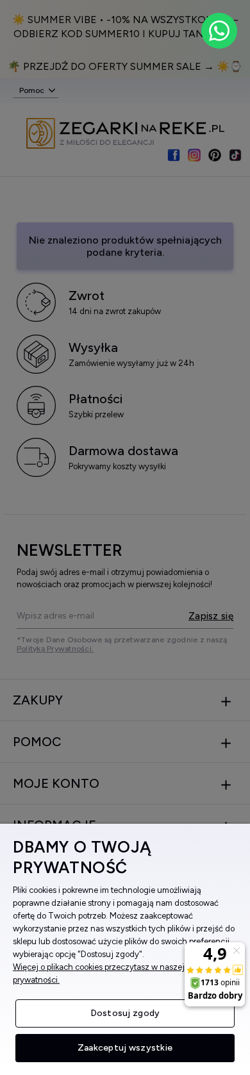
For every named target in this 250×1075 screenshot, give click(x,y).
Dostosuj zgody (125, 1013)
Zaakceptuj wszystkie (125, 1047)
